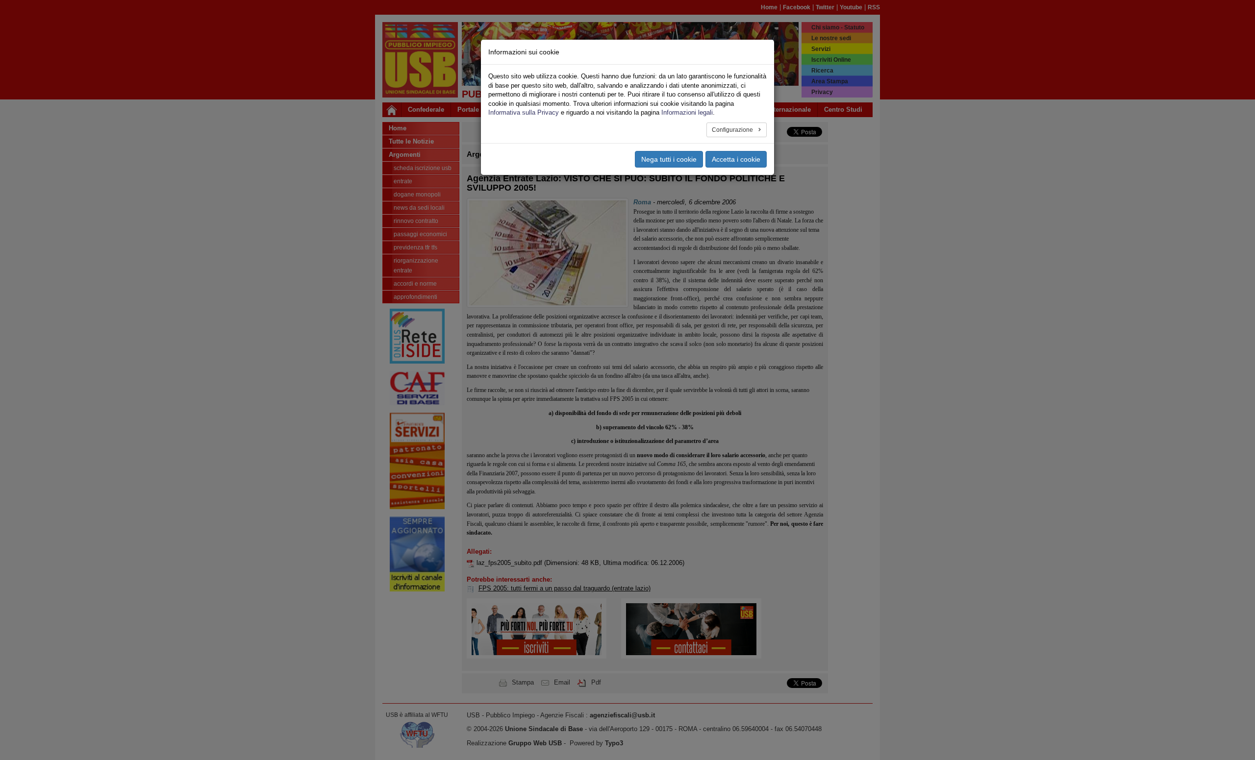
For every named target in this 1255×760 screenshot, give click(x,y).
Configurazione (733, 129)
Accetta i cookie (736, 159)
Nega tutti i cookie (669, 159)
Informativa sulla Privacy (523, 112)
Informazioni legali (687, 112)
